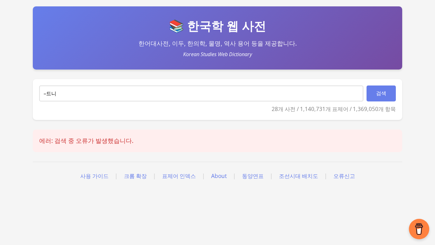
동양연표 (253, 176)
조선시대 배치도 (298, 176)
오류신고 (344, 176)
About (219, 176)
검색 (381, 93)
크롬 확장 (135, 176)
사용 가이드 (94, 176)
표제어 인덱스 (179, 176)
